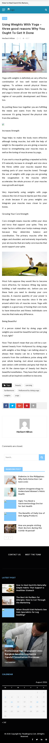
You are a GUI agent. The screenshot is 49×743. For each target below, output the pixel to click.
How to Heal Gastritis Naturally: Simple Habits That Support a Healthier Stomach (31, 588)
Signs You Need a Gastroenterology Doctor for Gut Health (30, 503)
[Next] (11, 537)
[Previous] (6, 537)
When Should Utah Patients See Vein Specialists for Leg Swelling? (31, 612)
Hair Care (9, 646)
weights (7, 395)
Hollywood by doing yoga (29, 390)
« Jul (4, 722)
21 (31, 707)
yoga (17, 395)
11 (12, 702)
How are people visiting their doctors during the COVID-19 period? (30, 528)
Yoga (5, 18)
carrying (29, 385)
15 (37, 702)
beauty (18, 385)
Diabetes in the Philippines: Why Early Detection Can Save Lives (31, 479)
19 (18, 707)
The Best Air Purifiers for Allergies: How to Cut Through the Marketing (30, 600)
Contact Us (14, 554)
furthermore (9, 390)
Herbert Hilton (8, 38)
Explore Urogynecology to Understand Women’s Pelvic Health (31, 491)
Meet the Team (33, 554)
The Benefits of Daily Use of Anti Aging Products (31, 515)
